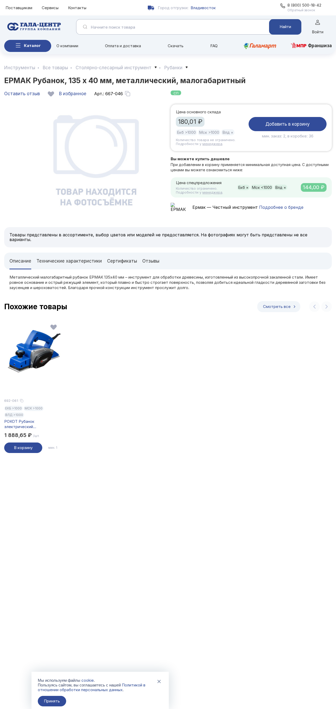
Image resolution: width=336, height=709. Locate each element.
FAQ (214, 45)
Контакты (77, 7)
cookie (87, 680)
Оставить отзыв (22, 93)
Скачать (175, 45)
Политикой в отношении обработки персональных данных (91, 687)
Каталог (32, 45)
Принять (52, 701)
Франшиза (320, 45)
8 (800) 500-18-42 (304, 5)
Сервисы (50, 7)
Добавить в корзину (287, 124)
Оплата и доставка (123, 45)
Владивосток (203, 7)
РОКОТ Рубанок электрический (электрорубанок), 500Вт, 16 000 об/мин (31, 424)
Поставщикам (19, 7)
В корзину (23, 447)
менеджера (212, 144)
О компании (67, 45)
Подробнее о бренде (280, 207)
